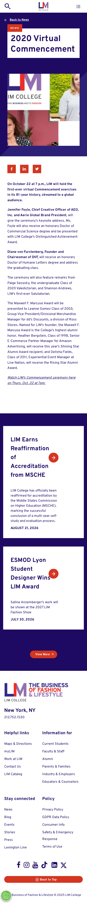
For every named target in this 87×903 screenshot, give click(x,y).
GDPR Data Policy (55, 817)
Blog (7, 817)
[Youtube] (35, 866)
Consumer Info (53, 825)
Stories (9, 832)
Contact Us (12, 767)
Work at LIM (13, 759)
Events (9, 825)
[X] (63, 866)
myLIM (9, 751)
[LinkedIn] (54, 866)
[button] (78, 6)
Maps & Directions (18, 744)
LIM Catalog (13, 774)
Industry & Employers (58, 774)
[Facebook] (19, 866)
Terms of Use (52, 847)
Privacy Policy (52, 810)
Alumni (47, 759)
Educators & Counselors (60, 782)
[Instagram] (26, 866)
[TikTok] (45, 866)
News (14, 28)
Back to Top (48, 880)
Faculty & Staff (53, 751)
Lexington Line (15, 847)
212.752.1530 (14, 717)
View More (42, 654)
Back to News (19, 20)
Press (8, 840)
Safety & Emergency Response (57, 835)
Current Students (55, 744)
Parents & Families (56, 767)
